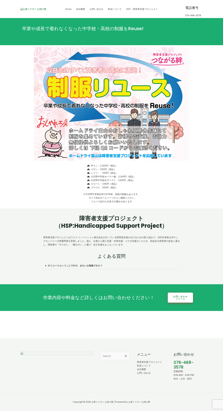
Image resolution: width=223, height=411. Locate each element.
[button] (111, 265)
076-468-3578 (183, 365)
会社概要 (80, 9)
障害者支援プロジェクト (149, 362)
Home (68, 9)
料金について (115, 9)
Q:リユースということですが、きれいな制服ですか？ (75, 265)
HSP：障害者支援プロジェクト (142, 9)
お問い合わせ (96, 9)
